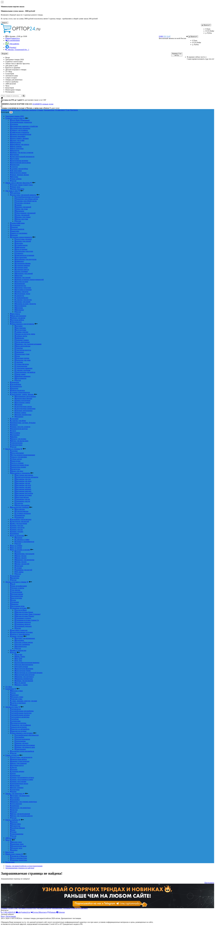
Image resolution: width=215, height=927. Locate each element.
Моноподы (15, 150)
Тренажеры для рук (22, 501)
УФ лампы (19, 572)
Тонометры (19, 517)
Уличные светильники (23, 410)
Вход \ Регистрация (8, 916)
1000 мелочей (10, 838)
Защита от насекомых (19, 233)
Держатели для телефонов (21, 725)
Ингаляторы (20, 509)
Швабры (14, 437)
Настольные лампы (22, 402)
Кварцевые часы (17, 844)
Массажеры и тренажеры (20, 473)
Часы (7, 840)
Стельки (18, 568)
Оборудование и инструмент (22, 733)
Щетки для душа (21, 219)
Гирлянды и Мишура (19, 856)
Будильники (15, 225)
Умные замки (20, 374)
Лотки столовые (21, 271)
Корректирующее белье (20, 465)
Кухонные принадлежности (21, 237)
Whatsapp (52, 912)
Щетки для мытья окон (19, 441)
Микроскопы (16, 142)
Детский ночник (21, 667)
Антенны (14, 124)
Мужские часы (16, 848)
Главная (4, 110)
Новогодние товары (13, 854)
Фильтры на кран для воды (25, 304)
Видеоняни (19, 640)
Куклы (13, 600)
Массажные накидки (23, 491)
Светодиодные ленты (23, 406)
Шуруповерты (20, 378)
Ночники (18, 404)
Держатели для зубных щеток (26, 199)
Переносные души (22, 354)
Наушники (15, 154)
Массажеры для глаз (23, 479)
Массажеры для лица (23, 481)
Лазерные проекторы (19, 860)
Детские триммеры (22, 644)
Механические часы (18, 846)
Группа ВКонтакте (40, 912)
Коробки (14, 850)
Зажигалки (15, 231)
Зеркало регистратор (19, 727)
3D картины (15, 193)
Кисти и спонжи (17, 463)
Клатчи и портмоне (18, 703)
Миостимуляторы (22, 497)
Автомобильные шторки (20, 715)
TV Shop (8, 687)
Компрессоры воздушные (25, 745)
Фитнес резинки (17, 787)
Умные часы (15, 187)
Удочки (13, 832)
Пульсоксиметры (21, 511)
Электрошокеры (17, 834)
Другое (13, 181)
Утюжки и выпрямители (24, 542)
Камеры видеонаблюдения (21, 134)
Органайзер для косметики (21, 519)
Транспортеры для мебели (25, 372)
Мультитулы (15, 826)
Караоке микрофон (18, 136)
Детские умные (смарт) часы (22, 185)
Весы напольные (17, 453)
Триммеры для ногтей (23, 570)
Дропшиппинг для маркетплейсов (64, 908)
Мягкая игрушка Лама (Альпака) (27, 614)
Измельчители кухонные (24, 255)
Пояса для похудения (19, 523)
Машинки (14, 604)
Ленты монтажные (22, 342)
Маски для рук (21, 558)
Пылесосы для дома (22, 360)
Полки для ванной (22, 215)
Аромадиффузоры (18, 223)
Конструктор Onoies (23, 671)
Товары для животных (14, 794)
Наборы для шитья (18, 318)
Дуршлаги (19, 253)
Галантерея (9, 689)
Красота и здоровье (13, 449)
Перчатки (14, 388)
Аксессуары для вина (23, 239)
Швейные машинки (22, 376)
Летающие (15, 602)
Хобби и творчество (18, 650)
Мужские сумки (17, 697)
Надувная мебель (17, 320)
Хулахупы (19, 503)
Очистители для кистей (20, 521)
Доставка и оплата (25, 908)
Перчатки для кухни (23, 288)
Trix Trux (18, 660)
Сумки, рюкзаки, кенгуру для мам (24, 701)
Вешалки (14, 227)
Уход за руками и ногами (20, 550)
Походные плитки (22, 358)
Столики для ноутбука (19, 169)
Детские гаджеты (17, 588)
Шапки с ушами (21, 685)
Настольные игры (18, 606)
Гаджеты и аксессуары (14, 118)
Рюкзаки (14, 705)
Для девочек (15, 590)
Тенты (13, 773)
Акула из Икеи (21, 610)
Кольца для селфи (17, 140)
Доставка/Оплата (13, 110)
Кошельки (15, 695)
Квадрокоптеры (17, 596)
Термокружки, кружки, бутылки (23, 423)
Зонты (13, 693)
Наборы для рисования (24, 681)
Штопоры (19, 308)
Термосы (14, 425)
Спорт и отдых (11, 755)
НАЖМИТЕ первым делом (42, 104)
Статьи (10, 908)
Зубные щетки (16, 459)
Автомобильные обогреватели (27, 735)
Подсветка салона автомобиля (22, 751)
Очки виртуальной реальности (22, 156)
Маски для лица (17, 471)
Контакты (74, 110)
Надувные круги (17, 765)
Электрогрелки (17, 443)
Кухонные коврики (22, 265)
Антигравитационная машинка (27, 662)
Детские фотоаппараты (24, 664)
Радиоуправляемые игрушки (22, 632)
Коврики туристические (20, 761)
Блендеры (19, 243)
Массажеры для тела (23, 485)
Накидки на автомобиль (20, 729)
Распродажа (9, 862)
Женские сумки (17, 691)
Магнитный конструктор (24, 675)
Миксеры (19, 275)
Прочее (18, 628)
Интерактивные (17, 594)
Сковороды (19, 296)
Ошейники (15, 806)
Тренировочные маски (19, 783)
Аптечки (14, 451)
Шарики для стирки (23, 217)
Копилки (14, 235)
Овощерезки (20, 283)
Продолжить (209, 883)
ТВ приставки (16, 171)
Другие (18, 221)
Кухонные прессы (22, 269)
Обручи (14, 767)
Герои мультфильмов (19, 586)
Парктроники (20, 749)
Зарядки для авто (21, 743)
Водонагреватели (17, 229)
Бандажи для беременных (25, 638)
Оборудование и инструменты (22, 324)
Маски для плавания (19, 763)
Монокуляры (16, 824)
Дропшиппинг (49, 110)
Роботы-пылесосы (18, 390)
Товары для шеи (17, 531)
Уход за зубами (16, 546)
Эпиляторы (15, 576)
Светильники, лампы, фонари (22, 394)
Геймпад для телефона (19, 130)
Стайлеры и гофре (22, 539)
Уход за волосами (17, 535)
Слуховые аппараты (23, 513)
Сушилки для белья (22, 370)
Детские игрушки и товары (16, 582)
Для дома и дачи (11, 191)
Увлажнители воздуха (19, 429)
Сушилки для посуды (23, 300)
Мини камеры (16, 146)
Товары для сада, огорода (20, 427)
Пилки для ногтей (22, 564)
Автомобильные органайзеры (22, 711)
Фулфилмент (60, 110)
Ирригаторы (15, 461)
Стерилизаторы (21, 366)
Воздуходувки (20, 330)
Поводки (14, 810)
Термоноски (15, 775)
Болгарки (19, 326)
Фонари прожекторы (23, 415)
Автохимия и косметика (20, 717)
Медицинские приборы (20, 507)
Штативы (14, 177)
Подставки (15, 158)
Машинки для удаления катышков (28, 344)
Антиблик (15, 719)
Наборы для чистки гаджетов (22, 152)
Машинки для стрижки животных (24, 802)
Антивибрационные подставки (27, 197)
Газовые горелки (21, 332)
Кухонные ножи (21, 267)
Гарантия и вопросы (29, 110)
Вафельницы (20, 247)
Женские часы (16, 842)
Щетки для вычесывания (20, 814)
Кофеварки (19, 261)
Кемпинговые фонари (23, 398)
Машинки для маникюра (24, 560)
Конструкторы (16, 598)
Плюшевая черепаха (23, 622)
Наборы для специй (22, 277)
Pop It (13, 584)
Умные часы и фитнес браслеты (17, 183)
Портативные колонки (19, 160)
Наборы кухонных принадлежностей (29, 279)
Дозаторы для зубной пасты (26, 201)
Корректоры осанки (18, 467)
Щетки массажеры (22, 505)
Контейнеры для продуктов (25, 259)
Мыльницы (19, 211)
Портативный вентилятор (21, 163)
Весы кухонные (21, 249)
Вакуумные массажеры (24, 475)
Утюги (13, 431)
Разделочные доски (22, 294)
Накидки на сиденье (18, 731)
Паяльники (19, 352)
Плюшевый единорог (23, 626)
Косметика (15, 578)
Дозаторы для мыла (22, 203)
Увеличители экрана (18, 173)
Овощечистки (20, 285)
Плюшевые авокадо (22, 624)
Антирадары (15, 721)
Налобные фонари (18, 828)
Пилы (17, 356)
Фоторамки (15, 435)
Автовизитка (16, 709)
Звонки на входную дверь (25, 334)
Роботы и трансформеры (20, 634)
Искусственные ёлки (19, 858)
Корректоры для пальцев (24, 554)
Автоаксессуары (11, 707)
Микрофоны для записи (20, 144)
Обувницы (15, 382)
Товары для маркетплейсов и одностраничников (23, 866)
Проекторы (15, 165)
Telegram (61, 912)
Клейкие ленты (21, 336)
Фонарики (19, 417)
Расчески (18, 537)
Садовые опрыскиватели (20, 392)
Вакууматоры (20, 328)
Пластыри (19, 566)
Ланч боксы (15, 314)
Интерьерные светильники (25, 396)
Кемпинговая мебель (19, 759)
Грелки (18, 552)
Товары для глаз (17, 525)
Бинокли (14, 822)
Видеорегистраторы (18, 723)
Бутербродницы (21, 245)
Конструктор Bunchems (24, 669)
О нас (68, 110)
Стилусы (14, 167)
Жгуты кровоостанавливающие (23, 455)
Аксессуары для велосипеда (21, 757)
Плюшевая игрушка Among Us (27, 620)
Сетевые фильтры (22, 364)
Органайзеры (16, 384)
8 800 (165, 36)
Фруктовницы (20, 306)
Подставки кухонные (23, 290)
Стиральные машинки (23, 368)
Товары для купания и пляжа (22, 779)
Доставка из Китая (44, 908)
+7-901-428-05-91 (8, 912)
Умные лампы (20, 412)
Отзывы (40, 110)
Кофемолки (19, 338)
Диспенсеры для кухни (24, 251)
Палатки (14, 769)
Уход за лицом (16, 548)
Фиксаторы (15, 785)
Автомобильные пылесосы (21, 713)
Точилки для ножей (22, 302)
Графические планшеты (20, 132)
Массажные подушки (23, 495)
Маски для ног (21, 556)
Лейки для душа (21, 209)
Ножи (13, 830)
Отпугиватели (16, 804)
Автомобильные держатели (21, 122)
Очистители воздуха (23, 350)
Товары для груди (17, 527)
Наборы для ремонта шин (25, 747)
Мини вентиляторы (22, 346)
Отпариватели (16, 386)
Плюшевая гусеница (23, 618)
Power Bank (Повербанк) (20, 120)
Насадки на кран (21, 281)
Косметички (15, 469)
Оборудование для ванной (25, 213)
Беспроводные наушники (20, 128)
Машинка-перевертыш (24, 679)
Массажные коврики (23, 489)
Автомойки (19, 737)
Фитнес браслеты (17, 189)
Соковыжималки (21, 298)
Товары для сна (17, 529)
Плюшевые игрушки (19, 608)
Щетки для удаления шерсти (22, 816)
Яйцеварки (19, 310)
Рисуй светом (20, 683)
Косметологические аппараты (26, 477)
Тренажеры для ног (22, 499)
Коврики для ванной (23, 207)
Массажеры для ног (22, 483)
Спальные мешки (17, 771)
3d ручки (18, 654)
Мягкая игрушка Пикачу (24, 616)
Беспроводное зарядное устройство (24, 126)
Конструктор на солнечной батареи (28, 673)
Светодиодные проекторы (25, 408)
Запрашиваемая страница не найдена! (19, 868)
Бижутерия (9, 852)
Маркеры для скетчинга (24, 677)
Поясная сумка (16, 699)
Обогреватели (16, 322)
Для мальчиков (16, 592)
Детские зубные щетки (24, 642)
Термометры (20, 515)
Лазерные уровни (22, 340)
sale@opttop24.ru (24, 912)
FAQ (34, 908)
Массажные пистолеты (24, 493)
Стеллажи (14, 419)
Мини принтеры (17, 148)
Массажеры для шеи (23, 487)
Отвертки (19, 348)
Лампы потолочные (22, 400)
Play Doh (18, 658)
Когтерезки (15, 798)
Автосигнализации (22, 739)
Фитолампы (15, 433)
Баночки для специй (23, 241)
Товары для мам (17, 636)
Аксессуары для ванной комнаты (23, 195)
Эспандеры (15, 789)
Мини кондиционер (18, 316)
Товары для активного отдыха (22, 777)
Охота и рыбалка (12, 820)
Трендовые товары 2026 (14, 116)
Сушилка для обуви (18, 421)
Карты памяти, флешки (20, 138)
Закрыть (4, 23)
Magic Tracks (20, 656)
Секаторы (19, 362)
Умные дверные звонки (20, 175)
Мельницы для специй (24, 273)
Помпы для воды (21, 292)
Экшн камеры (16, 179)
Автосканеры (20, 741)
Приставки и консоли (19, 630)
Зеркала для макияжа (19, 457)
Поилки (14, 812)
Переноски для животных (21, 808)
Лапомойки (15, 800)
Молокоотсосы (21, 646)
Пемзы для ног (21, 562)
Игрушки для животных (20, 796)
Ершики (18, 205)
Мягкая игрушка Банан (24, 612)
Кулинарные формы (23, 263)
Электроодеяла (16, 445)
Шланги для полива (18, 439)
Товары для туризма (18, 781)
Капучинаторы (21, 257)
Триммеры (15, 533)
